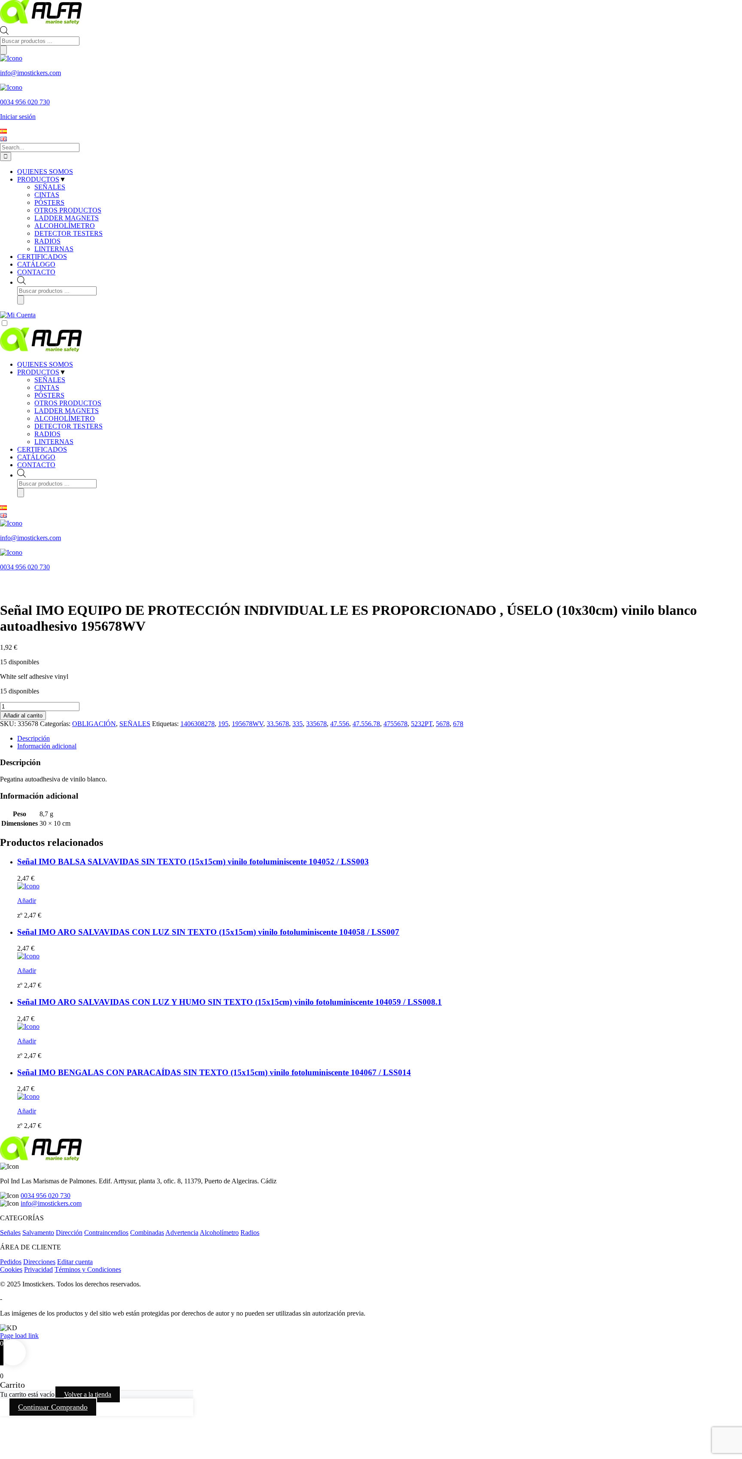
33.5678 (278, 723)
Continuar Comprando (53, 1407)
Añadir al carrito (23, 715)
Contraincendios (106, 1232)
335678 (316, 723)
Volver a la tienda (87, 1394)
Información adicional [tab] (46, 746)
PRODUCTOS (38, 372)
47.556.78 (366, 723)
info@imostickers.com (51, 1203)
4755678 (395, 723)
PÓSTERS (49, 395)
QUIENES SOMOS (45, 364)
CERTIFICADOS (42, 449)
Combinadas (147, 1232)
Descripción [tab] (33, 738)
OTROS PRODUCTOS (67, 403)
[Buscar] (3, 50)
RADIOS (47, 434)
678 (458, 723)
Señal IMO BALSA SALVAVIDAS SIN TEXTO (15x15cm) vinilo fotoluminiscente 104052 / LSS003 (193, 861)
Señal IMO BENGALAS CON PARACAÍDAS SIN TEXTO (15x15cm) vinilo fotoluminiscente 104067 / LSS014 (214, 1072)
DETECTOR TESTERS (68, 426)
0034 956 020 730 (45, 1195)
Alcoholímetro (219, 1232)
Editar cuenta (75, 1261)
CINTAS (46, 387)
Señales (10, 1232)
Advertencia (181, 1232)
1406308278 (197, 723)
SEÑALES (49, 379)
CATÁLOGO (36, 457)
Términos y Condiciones (88, 1269)
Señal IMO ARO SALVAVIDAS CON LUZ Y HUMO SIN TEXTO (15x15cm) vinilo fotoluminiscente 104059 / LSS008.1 (229, 1001)
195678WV (247, 723)
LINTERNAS (53, 441)
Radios (249, 1232)
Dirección (69, 1232)
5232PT (421, 723)
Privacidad (38, 1269)
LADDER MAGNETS (66, 410)
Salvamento (38, 1232)
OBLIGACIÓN (94, 723)
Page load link (19, 1335)
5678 (443, 723)
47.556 (339, 723)
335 (297, 723)
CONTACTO (36, 464)
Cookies (11, 1269)
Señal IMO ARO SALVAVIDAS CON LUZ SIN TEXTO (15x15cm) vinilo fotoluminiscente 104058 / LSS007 (208, 931)
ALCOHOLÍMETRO (64, 418)
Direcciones (39, 1261)
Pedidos (10, 1261)
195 (223, 723)
